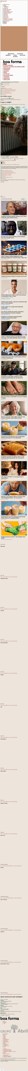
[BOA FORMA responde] (3, 94)
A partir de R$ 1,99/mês (9, 673)
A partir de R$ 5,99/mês (9, 833)
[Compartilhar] (19, 157)
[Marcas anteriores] (1, 2)
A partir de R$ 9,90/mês (9, 705)
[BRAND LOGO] (12, 62)
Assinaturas (10, 88)
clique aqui (9, 1060)
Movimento (2, 100)
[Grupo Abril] (4, 1)
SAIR (22, 42)
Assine (5, 64)
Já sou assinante (8, 65)
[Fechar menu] (10, 82)
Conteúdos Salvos (13, 89)
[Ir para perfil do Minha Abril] (14, 85)
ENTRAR (21, 40)
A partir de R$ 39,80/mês (11, 994)
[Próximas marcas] (1, 25)
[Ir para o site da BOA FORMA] (14, 30)
